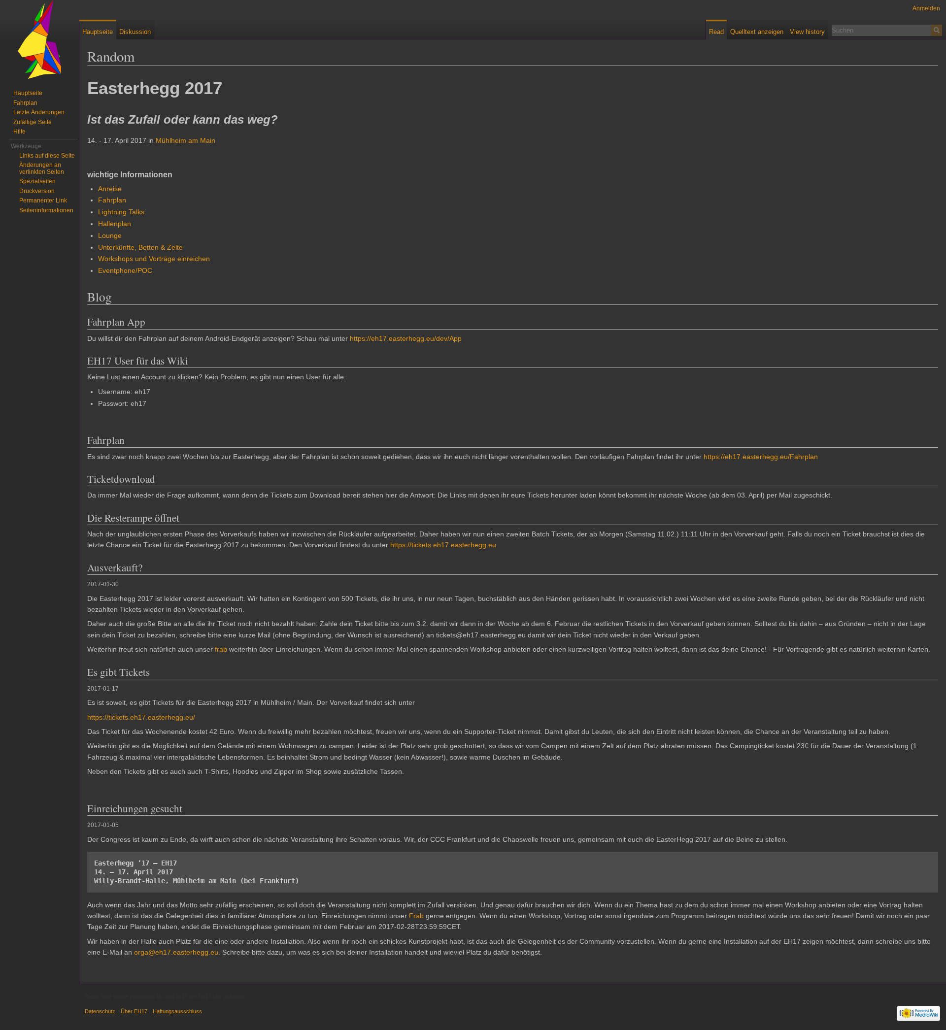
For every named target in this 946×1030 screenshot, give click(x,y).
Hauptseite (97, 31)
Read (716, 31)
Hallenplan (114, 224)
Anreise (110, 189)
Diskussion (135, 31)
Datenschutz (100, 1011)
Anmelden (926, 8)
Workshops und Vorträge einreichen (154, 259)
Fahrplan (112, 200)
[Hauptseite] (39, 39)
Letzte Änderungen (39, 112)
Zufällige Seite (32, 122)
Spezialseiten (37, 181)
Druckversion (37, 191)
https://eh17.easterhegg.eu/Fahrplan (761, 457)
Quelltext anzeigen (756, 31)
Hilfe (19, 131)
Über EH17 (134, 1011)
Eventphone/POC (125, 270)
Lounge (110, 235)
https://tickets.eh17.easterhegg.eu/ (141, 717)
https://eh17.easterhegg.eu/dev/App (406, 338)
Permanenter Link (43, 200)
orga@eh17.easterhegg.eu (176, 952)
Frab (416, 916)
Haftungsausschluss (177, 1011)
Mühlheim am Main (185, 140)
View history (807, 31)
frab (221, 649)
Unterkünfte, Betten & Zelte (140, 247)
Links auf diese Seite (47, 155)
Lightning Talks (121, 212)
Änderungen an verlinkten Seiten (41, 168)
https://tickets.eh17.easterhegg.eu (443, 545)
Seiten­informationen (46, 210)
